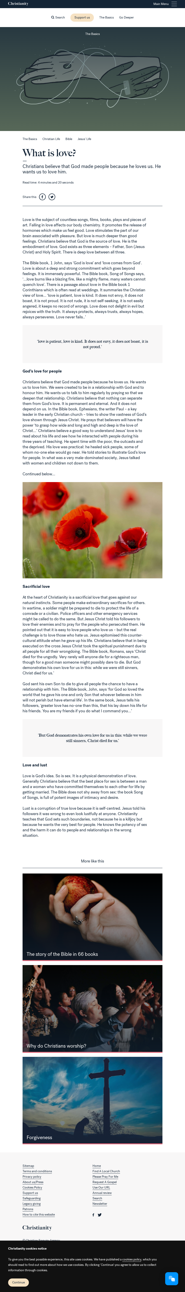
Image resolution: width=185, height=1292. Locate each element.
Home (96, 1166)
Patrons (28, 1209)
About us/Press (33, 1182)
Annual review (102, 1193)
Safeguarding (32, 1198)
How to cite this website (39, 1214)
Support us (82, 17)
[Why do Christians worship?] (92, 1009)
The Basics (106, 17)
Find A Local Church (106, 1171)
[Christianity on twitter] (100, 1214)
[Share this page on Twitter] (53, 196)
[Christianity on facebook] (93, 1214)
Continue (18, 1282)
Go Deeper (126, 17)
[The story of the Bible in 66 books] (92, 917)
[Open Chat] (171, 1278)
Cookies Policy (32, 1187)
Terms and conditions (37, 1171)
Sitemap (28, 1166)
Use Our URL (101, 1187)
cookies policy (131, 1259)
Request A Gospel (104, 1182)
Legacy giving (32, 1204)
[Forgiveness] (92, 1101)
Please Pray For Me (105, 1177)
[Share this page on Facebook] (44, 196)
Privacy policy (32, 1177)
